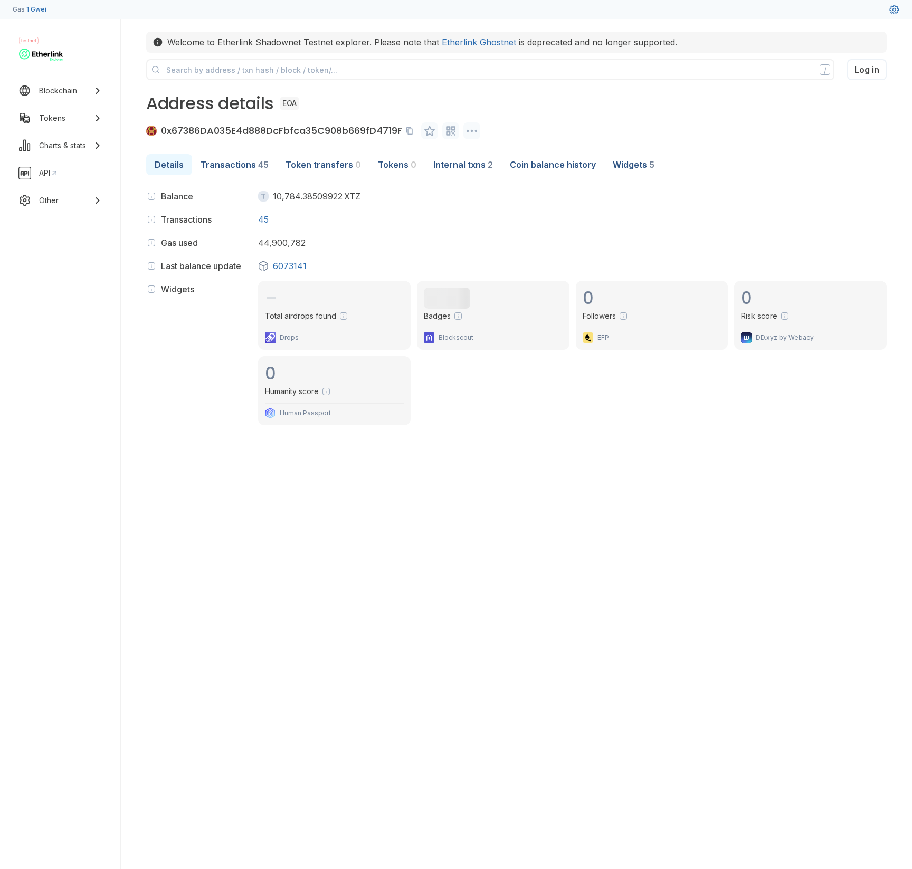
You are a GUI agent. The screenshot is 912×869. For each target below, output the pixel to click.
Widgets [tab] (633, 164)
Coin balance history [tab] (553, 164)
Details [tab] (169, 164)
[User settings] (894, 9)
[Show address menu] (471, 130)
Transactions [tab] (235, 164)
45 (263, 219)
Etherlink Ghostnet (479, 42)
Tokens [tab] (397, 164)
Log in (866, 69)
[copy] (411, 131)
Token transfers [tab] (323, 164)
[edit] (429, 130)
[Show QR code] (450, 130)
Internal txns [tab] (463, 164)
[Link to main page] (41, 55)
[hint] (151, 196)
